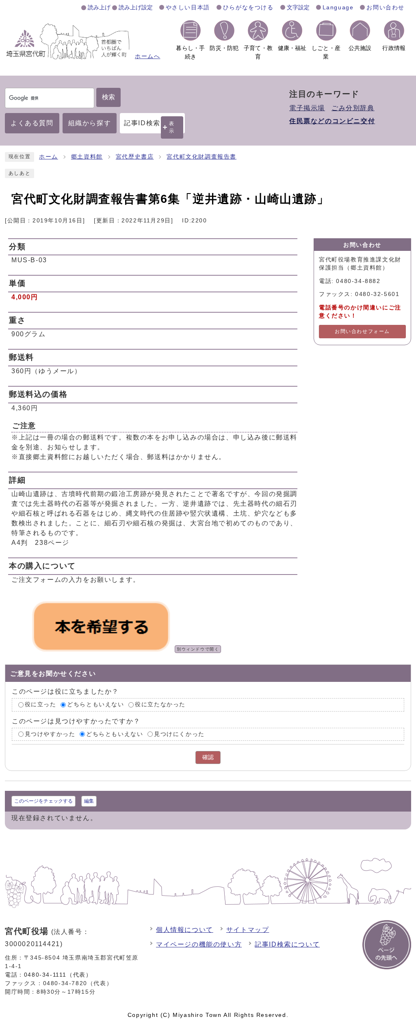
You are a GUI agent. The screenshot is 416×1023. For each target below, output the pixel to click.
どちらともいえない (95, 704)
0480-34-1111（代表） (58, 974)
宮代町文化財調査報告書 (201, 157)
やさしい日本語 (188, 7)
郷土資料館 (87, 157)
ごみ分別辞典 (353, 107)
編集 (89, 801)
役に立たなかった (160, 704)
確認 (208, 757)
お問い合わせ (385, 7)
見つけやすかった (50, 734)
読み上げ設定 (136, 7)
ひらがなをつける (248, 7)
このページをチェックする (43, 801)
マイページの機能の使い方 (199, 944)
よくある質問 (32, 123)
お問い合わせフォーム (362, 331)
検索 (108, 97)
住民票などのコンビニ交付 (332, 121)
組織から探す (89, 123)
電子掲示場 (307, 107)
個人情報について (184, 929)
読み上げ (99, 7)
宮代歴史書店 (135, 157)
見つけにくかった (179, 734)
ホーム (48, 157)
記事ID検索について (287, 944)
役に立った (40, 704)
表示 (172, 127)
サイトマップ (247, 929)
